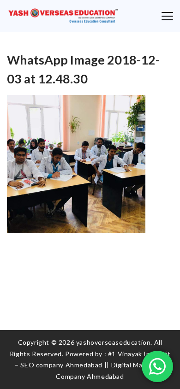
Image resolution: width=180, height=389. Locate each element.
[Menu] (167, 16)
